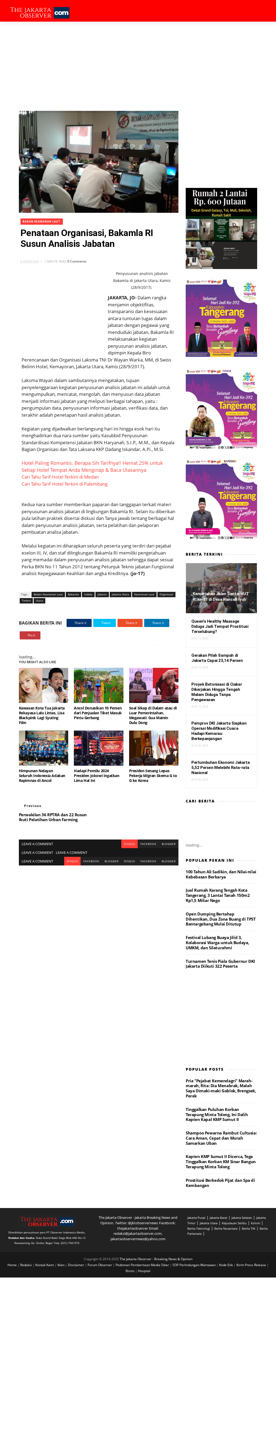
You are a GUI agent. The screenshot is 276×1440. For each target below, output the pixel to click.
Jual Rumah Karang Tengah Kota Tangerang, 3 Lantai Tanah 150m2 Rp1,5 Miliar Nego (218, 895)
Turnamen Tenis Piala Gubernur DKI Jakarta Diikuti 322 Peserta (220, 963)
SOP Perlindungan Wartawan (194, 1265)
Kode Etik (226, 1265)
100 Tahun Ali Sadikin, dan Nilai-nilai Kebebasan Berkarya (221, 874)
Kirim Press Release (251, 1265)
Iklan (61, 1265)
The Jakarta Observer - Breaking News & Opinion (156, 1259)
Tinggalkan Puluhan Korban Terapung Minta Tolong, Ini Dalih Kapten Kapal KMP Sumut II (217, 1114)
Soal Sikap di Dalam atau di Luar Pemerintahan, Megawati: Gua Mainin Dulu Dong (153, 715)
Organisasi (166, 594)
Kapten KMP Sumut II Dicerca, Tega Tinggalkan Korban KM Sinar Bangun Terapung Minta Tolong (221, 1161)
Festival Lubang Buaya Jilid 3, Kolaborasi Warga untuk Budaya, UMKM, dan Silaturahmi (217, 942)
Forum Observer (100, 1265)
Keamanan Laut (144, 594)
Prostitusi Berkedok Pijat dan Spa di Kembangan (220, 1182)
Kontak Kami (45, 1265)
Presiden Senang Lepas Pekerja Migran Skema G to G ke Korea (153, 775)
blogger (169, 844)
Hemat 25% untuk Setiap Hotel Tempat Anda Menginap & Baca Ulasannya (92, 466)
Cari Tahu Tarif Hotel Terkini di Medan (60, 477)
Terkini (26, 600)
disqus (129, 844)
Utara (39, 600)
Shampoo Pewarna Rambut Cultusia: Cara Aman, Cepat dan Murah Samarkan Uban (221, 1138)
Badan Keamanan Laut (42, 221)
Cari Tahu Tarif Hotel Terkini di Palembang (65, 484)
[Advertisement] (138, 62)
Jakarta (102, 594)
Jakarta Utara (120, 594)
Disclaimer (76, 1265)
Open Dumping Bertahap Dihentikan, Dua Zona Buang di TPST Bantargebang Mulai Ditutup (221, 919)
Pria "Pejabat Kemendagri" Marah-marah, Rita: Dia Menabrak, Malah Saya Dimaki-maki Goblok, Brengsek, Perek (221, 1088)
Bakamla (73, 594)
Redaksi (26, 1265)
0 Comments (77, 261)
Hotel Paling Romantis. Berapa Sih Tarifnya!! (71, 463)
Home (13, 1265)
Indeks (88, 594)
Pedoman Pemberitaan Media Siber (143, 1265)
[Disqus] (99, 933)
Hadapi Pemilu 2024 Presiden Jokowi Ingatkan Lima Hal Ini (96, 775)
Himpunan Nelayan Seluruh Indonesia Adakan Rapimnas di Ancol (42, 775)
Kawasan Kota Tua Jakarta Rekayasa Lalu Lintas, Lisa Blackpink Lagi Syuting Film (42, 715)
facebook (148, 844)
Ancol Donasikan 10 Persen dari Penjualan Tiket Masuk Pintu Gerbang (98, 712)
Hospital (144, 1271)
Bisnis (130, 1271)
